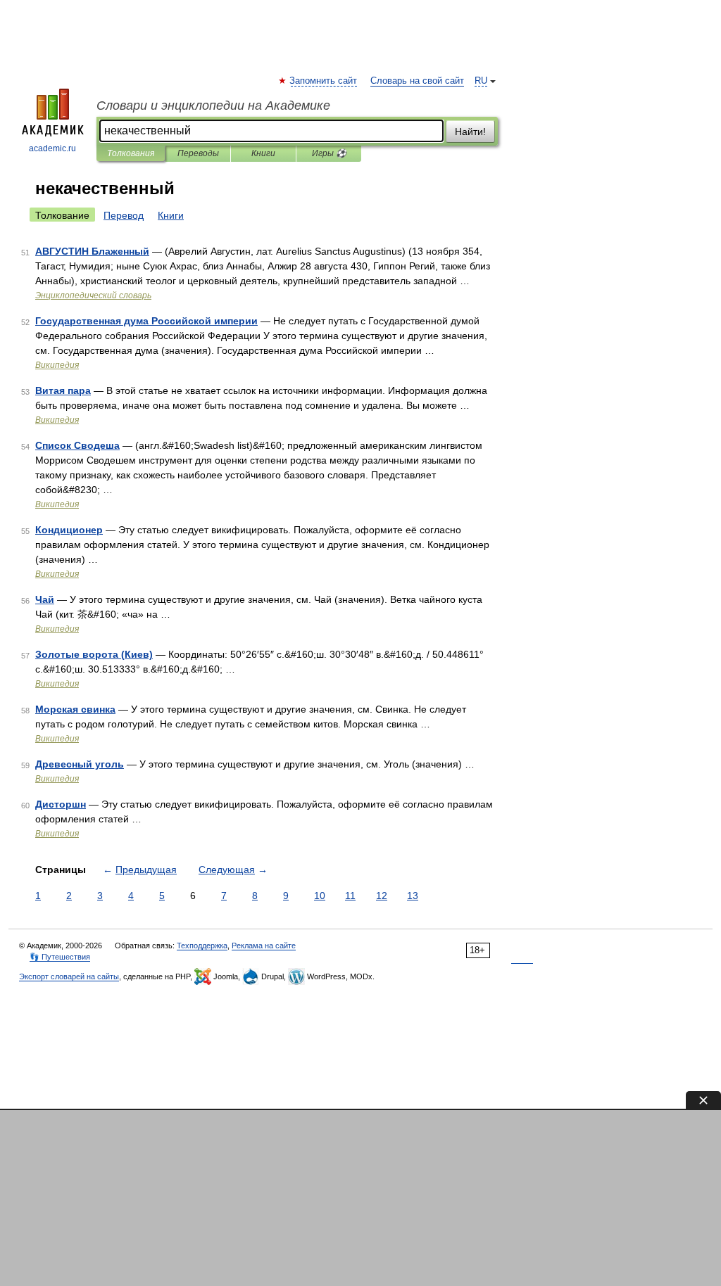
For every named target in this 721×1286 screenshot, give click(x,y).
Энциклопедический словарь (93, 295)
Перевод (124, 215)
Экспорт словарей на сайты (69, 976)
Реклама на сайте (264, 945)
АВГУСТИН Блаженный (92, 251)
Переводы (198, 153)
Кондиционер (69, 529)
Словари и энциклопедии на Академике (213, 105)
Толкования (130, 153)
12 (381, 895)
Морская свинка (75, 709)
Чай (44, 599)
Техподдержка (202, 945)
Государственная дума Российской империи (146, 320)
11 (350, 895)
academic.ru (52, 148)
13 (412, 895)
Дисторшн (60, 804)
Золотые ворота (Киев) (94, 654)
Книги (263, 153)
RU (481, 81)
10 (319, 895)
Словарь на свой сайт (417, 81)
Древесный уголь (79, 764)
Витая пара (63, 390)
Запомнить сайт (324, 81)
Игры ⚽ (329, 153)
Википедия (57, 365)
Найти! (470, 131)
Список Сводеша (77, 445)
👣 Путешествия (60, 957)
